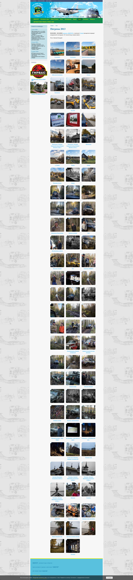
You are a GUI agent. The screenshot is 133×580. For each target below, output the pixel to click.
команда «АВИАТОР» (68, 33)
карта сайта (48, 0)
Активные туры (45, 19)
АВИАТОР (36, 19)
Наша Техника (54, 19)
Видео (75, 19)
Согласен (109, 577)
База (61, 19)
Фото (79, 19)
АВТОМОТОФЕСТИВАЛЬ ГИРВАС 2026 (43, 21)
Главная (51, 25)
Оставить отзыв (36, 575)
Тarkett (82, 33)
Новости (92, 19)
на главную (33, 0)
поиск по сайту (41, 0)
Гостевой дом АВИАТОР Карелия (38, 94)
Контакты (85, 19)
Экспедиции (68, 19)
